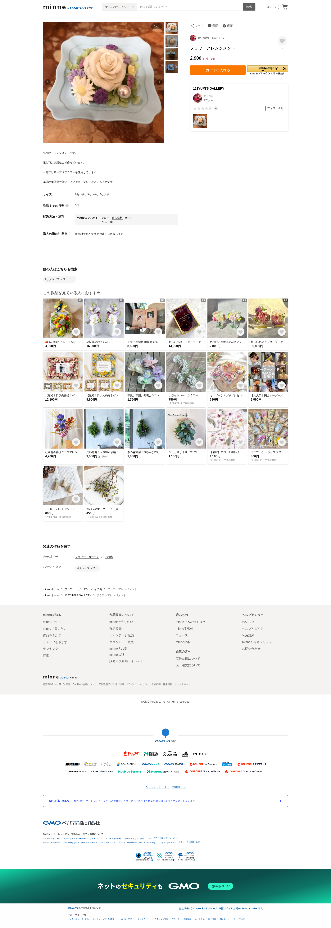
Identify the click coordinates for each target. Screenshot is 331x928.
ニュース (182, 635)
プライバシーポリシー (137, 684)
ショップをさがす (55, 642)
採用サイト (179, 787)
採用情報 (167, 684)
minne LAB (117, 654)
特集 (46, 655)
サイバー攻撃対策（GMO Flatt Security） (139, 842)
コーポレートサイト (157, 787)
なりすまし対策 (168, 842)
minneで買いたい (55, 628)
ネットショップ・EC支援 (104, 919)
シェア (199, 25)
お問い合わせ (251, 648)
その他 (109, 556)
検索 (249, 6)
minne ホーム (51, 589)
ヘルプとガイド (253, 628)
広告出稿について (188, 658)
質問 (215, 25)
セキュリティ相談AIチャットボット (163, 838)
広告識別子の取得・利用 (111, 684)
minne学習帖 (184, 628)
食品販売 (115, 628)
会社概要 (156, 684)
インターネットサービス (78, 919)
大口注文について (188, 665)
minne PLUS (118, 648)
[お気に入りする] (282, 41)
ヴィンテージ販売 (121, 635)
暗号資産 (212, 919)
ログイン (271, 6)
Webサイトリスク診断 (134, 838)
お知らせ (248, 622)
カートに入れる (218, 70)
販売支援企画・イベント (126, 661)
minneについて (53, 622)
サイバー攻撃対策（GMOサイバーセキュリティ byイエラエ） (90, 842)
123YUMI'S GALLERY (211, 38)
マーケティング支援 (159, 919)
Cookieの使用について (84, 684)
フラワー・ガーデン (87, 556)
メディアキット (183, 684)
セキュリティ (141, 919)
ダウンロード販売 (121, 642)
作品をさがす (52, 635)
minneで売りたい (121, 622)
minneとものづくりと (191, 622)
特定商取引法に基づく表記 (56, 684)
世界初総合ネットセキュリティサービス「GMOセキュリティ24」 (71, 838)
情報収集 (187, 919)
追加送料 (117, 217)
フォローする (275, 108)
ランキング (50, 648)
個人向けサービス (227, 919)
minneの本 (183, 642)
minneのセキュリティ (257, 642)
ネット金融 (200, 919)
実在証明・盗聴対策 (51, 842)
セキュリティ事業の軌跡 (189, 842)
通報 (230, 25)
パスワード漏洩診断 (112, 838)
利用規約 (248, 635)
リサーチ (176, 919)
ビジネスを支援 (125, 919)
